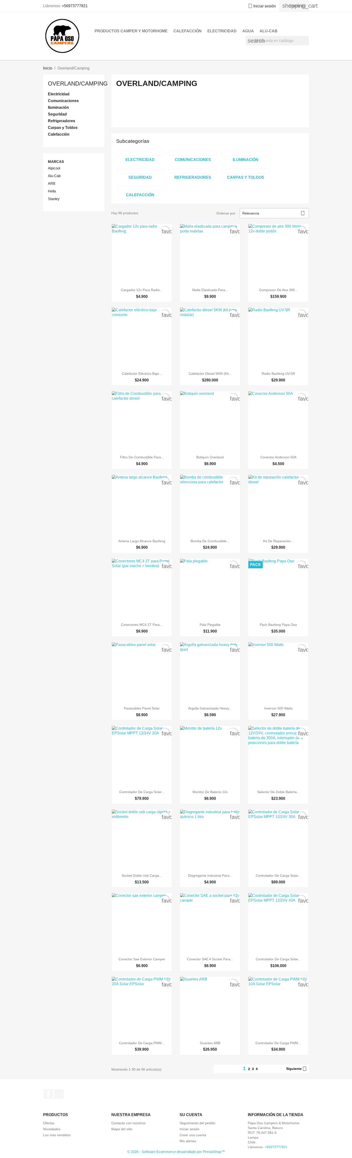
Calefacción (187, 31)
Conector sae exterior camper (142, 959)
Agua (248, 31)
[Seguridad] (140, 171)
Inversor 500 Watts (278, 708)
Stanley (54, 199)
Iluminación (58, 107)
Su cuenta (191, 1115)
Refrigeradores (61, 121)
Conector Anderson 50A (278, 457)
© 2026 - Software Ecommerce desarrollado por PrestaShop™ (176, 1152)
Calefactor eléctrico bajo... (142, 373)
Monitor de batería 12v (210, 792)
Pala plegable (210, 625)
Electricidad (222, 31)
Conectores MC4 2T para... (142, 625)
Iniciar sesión (189, 1129)
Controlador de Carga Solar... (141, 792)
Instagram (59, 1094)
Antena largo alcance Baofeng (141, 541)
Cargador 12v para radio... (142, 290)
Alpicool (54, 168)
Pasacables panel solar (142, 708)
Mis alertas (188, 1141)
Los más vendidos (57, 1135)
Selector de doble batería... (278, 792)
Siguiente (296, 1069)
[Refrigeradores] (193, 171)
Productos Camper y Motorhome (131, 31)
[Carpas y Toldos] (245, 171)
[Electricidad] (140, 153)
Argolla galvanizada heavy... (210, 708)
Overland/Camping (78, 83)
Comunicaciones (63, 101)
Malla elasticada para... (210, 290)
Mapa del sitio (121, 1129)
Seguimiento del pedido (197, 1123)
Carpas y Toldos (63, 128)
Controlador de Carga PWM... (142, 1043)
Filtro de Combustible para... (142, 457)
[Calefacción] (140, 188)
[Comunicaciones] (193, 153)
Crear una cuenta (193, 1135)
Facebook (48, 1094)
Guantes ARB (210, 1043)
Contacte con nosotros (128, 1123)
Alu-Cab (269, 31)
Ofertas (48, 1123)
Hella (52, 191)
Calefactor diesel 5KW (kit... (210, 373)
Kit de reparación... (278, 541)
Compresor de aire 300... (278, 290)
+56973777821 (75, 6)
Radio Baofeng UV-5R (278, 373)
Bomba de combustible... (210, 541)
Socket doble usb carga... (142, 875)
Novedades (51, 1129)
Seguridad (57, 114)
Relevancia (273, 213)
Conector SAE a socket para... (210, 959)
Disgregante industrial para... (210, 875)
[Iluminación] (245, 153)
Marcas (56, 162)
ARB (51, 183)
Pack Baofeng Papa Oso (278, 625)
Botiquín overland (210, 457)
